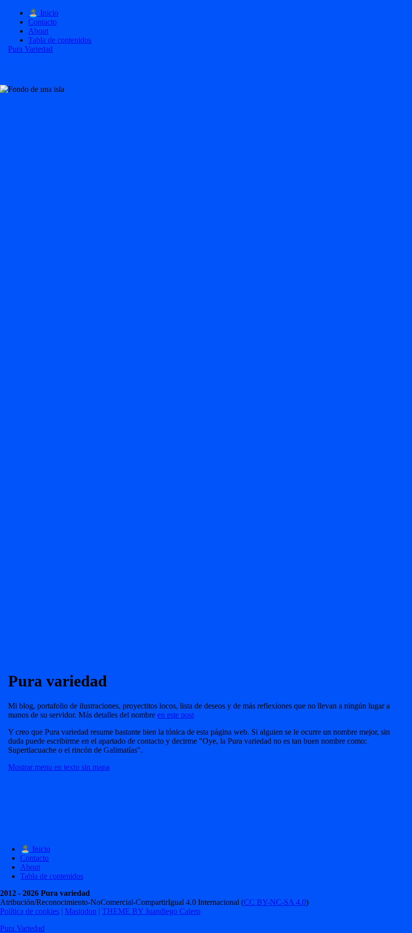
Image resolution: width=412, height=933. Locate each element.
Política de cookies (29, 911)
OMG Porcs (209, 407)
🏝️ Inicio (43, 13)
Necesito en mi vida (39, 205)
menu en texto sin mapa (59, 767)
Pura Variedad (30, 49)
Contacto (42, 22)
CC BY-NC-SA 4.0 (275, 902)
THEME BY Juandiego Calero (151, 911)
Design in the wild (209, 141)
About (38, 31)
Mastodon (80, 911)
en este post (175, 715)
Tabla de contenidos (59, 40)
